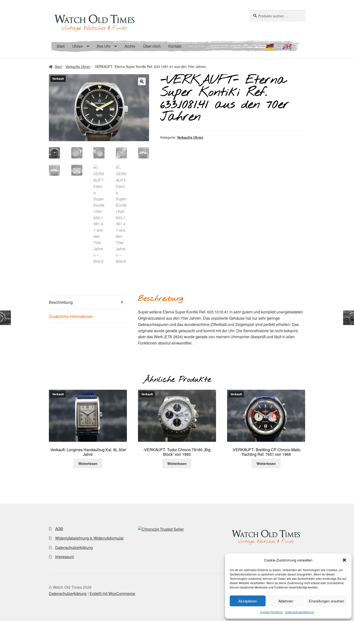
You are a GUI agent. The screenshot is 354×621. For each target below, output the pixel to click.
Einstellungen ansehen (326, 600)
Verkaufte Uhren (78, 66)
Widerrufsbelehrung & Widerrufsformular (89, 538)
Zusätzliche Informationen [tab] (71, 316)
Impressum (64, 556)
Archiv (130, 46)
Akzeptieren (247, 600)
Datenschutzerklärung (299, 612)
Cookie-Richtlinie (271, 612)
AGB (59, 528)
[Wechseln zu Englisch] (286, 48)
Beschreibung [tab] (61, 302)
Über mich (152, 46)
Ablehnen (285, 600)
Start (61, 46)
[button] (344, 560)
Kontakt (174, 46)
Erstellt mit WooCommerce (112, 593)
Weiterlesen (88, 463)
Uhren (77, 46)
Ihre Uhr (104, 46)
